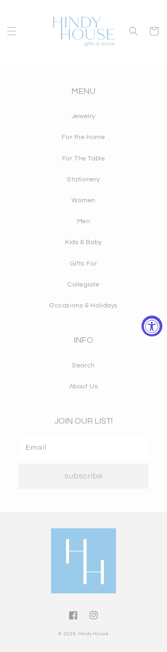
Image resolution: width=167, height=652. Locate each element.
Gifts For (83, 263)
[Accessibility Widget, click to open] (151, 326)
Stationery (83, 179)
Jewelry (83, 116)
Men (83, 221)
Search (83, 365)
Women (83, 200)
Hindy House (93, 634)
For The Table (83, 158)
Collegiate (83, 284)
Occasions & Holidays (83, 305)
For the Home (83, 137)
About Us (83, 386)
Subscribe (83, 476)
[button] (11, 31)
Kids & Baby (83, 242)
